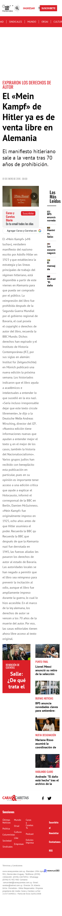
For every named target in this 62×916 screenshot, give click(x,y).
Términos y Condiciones (12, 865)
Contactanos (55, 841)
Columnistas (8, 834)
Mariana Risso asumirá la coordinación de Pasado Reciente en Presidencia (45, 747)
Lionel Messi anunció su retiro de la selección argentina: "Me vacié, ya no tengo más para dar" (47, 676)
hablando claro (44, 772)
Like (16, 837)
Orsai (44, 21)
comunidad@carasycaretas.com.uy (17, 882)
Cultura (17, 831)
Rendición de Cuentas (13, 666)
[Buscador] (17, 8)
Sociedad (7, 840)
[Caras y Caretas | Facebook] (43, 798)
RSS (51, 850)
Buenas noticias (44, 698)
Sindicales (15, 21)
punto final (41, 662)
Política (6, 828)
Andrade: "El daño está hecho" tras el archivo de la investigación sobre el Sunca (47, 784)
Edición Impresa (30, 841)
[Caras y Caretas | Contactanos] (56, 798)
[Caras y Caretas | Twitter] (49, 798)
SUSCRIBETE (48, 8)
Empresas (19, 843)
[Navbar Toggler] (9, 8)
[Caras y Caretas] (15, 800)
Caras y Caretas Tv (29, 823)
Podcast (30, 833)
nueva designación (45, 735)
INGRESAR (29, 8)
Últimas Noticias (6, 821)
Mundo (31, 21)
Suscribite (28, 213)
